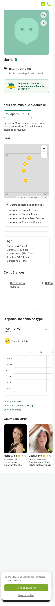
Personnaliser (26, 595)
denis (8, 59)
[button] (43, 15)
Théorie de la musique (17, 284)
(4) (25, 456)
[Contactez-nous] (49, 4)
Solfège (49, 282)
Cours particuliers (12, 401)
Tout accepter (27, 587)
